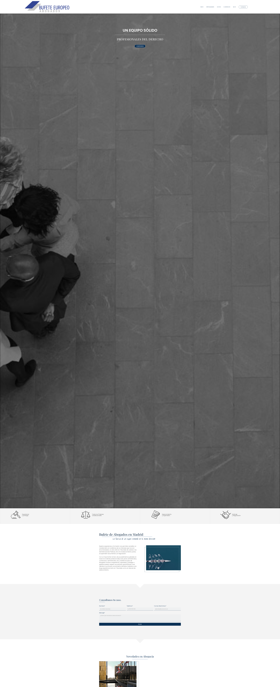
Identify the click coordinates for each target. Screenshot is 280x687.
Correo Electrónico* (160, 606)
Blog (234, 7)
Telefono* (130, 606)
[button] (243, 6)
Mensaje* (102, 613)
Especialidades (210, 7)
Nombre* (102, 606)
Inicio (202, 7)
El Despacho (227, 7)
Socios (219, 7)
